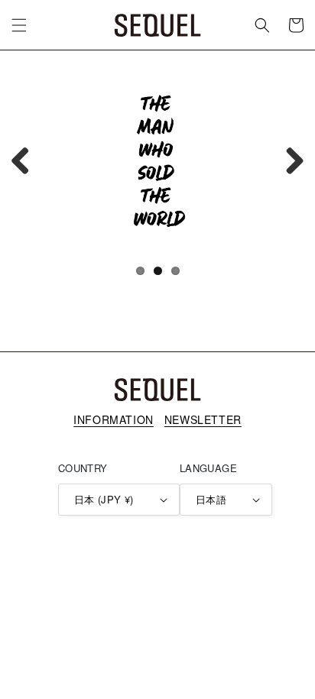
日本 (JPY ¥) (104, 499)
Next (289, 160)
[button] (19, 25)
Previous (26, 160)
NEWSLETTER (203, 419)
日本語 (211, 499)
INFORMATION (113, 419)
